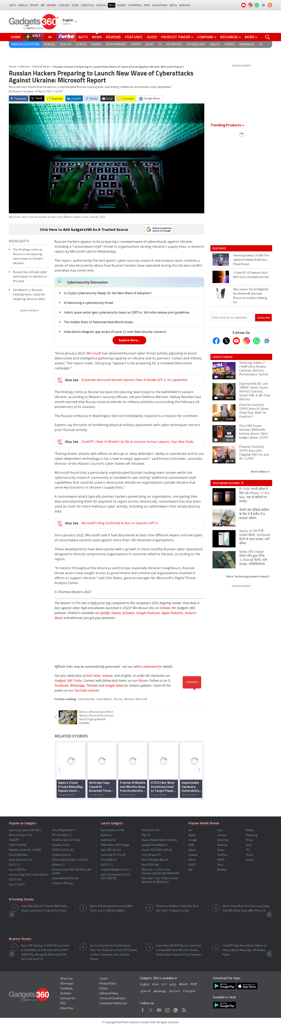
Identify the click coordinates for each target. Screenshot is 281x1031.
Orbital (165, 608)
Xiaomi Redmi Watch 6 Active (159, 840)
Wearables (246, 44)
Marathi (184, 5)
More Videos (259, 471)
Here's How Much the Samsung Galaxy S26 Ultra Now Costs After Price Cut (246, 908)
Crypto (136, 44)
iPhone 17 (58, 864)
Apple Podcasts (172, 613)
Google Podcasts (148, 613)
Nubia (220, 850)
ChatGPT (14, 840)
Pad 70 (146, 835)
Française (189, 991)
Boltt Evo (106, 835)
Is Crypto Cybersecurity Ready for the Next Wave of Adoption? (107, 293)
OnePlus (222, 855)
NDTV (12, 5)
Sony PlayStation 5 (63, 830)
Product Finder (175, 37)
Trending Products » (227, 125)
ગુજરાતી (145, 991)
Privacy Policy (107, 983)
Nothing (222, 845)
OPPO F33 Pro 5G (63, 850)
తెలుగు (183, 984)
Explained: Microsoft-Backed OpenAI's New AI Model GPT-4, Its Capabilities (134, 380)
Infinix (192, 859)
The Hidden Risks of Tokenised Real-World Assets (98, 322)
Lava (220, 830)
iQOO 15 (14, 864)
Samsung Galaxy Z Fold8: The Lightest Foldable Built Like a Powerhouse (251, 260)
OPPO (221, 859)
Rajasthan (159, 5)
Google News (114, 685)
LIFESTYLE (87, 5)
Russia (118, 699)
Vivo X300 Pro (17, 869)
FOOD (75, 5)
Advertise (66, 1008)
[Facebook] (216, 340)
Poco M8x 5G (109, 859)
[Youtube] (236, 340)
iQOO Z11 (107, 864)
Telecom (65, 44)
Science (230, 44)
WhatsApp (77, 685)
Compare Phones (62, 883)
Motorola (222, 840)
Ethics (103, 988)
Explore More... (129, 340)
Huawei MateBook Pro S (116, 869)
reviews (107, 675)
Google (192, 840)
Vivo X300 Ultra (18, 855)
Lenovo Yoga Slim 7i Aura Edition (28, 874)
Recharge (229, 37)
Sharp (249, 840)
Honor (192, 850)
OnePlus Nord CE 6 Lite (66, 840)
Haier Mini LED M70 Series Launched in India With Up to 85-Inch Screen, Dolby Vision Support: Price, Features (179, 950)
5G (261, 44)
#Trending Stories (21, 899)
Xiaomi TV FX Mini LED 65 (157, 850)
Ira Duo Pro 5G (150, 830)
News (97, 37)
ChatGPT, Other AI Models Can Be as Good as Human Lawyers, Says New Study (137, 441)
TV (159, 44)
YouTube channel (86, 690)
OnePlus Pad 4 (61, 845)
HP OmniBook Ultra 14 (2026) (70, 859)
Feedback (66, 988)
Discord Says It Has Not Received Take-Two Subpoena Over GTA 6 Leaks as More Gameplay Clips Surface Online (113, 952)
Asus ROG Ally (150, 864)
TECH (111, 5)
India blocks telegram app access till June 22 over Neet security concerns (115, 332)
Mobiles (49, 44)
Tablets (214, 44)
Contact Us (67, 998)
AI (50, 37)
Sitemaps (66, 983)
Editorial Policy (108, 993)
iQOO (191, 864)
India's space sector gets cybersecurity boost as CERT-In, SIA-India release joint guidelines (126, 312)
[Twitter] (226, 340)
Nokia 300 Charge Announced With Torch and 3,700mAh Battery (111, 908)
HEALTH (101, 5)
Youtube (159, 1009)
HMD (191, 845)
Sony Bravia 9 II (151, 855)
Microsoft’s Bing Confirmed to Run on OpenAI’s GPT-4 (119, 523)
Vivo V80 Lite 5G (111, 850)
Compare (205, 37)
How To (81, 44)
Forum (143, 680)
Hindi (155, 984)
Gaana (116, 613)
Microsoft (93, 353)
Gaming (96, 44)
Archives (65, 993)
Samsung (251, 835)
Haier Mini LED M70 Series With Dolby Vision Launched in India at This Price (44, 908)
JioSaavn (128, 613)
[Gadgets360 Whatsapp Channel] (256, 340)
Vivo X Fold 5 (17, 884)
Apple (192, 835)
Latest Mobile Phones (65, 878)
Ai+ (190, 830)
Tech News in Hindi (226, 483)
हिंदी (43, 5)
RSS (63, 1003)
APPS (147, 5)
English (144, 984)
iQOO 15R (15, 879)
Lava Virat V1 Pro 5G (113, 855)
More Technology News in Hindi (247, 576)
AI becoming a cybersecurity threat (88, 303)
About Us (66, 978)
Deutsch (174, 991)
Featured (219, 248)
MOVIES (51, 5)
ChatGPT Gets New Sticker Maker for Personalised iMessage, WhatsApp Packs (245, 950)
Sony (249, 845)
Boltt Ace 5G (108, 840)
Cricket (64, 5)
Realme (222, 869)
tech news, (94, 675)
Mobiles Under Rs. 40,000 (25, 850)
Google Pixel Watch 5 (154, 845)
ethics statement (145, 666)
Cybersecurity (86, 699)
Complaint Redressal (113, 1003)
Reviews (113, 37)
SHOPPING (134, 5)
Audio (150, 44)
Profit (34, 5)
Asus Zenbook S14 (20, 859)
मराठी (194, 984)
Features (134, 37)
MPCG (173, 5)
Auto (83, 37)
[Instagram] (246, 340)
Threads (92, 685)
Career (103, 978)
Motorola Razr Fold (20, 835)
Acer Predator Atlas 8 (155, 859)
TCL (248, 850)
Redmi (250, 830)
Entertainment (116, 44)
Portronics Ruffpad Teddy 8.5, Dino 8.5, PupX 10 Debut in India (177, 908)
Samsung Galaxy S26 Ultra (25, 830)
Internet (24, 66)
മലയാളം (159, 991)
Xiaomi (250, 859)
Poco (220, 864)
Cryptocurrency (61, 855)
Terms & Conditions (112, 998)
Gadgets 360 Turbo (68, 680)
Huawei (193, 855)
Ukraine (129, 699)
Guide (152, 37)
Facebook (61, 685)
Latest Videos (222, 357)
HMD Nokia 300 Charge (115, 845)
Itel (190, 869)
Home (16, 37)
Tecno (249, 855)
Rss (183, 1009)
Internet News (41, 66)
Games (121, 5)
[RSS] (270, 5)
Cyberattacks (104, 699)
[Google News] (266, 340)
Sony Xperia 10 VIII (112, 830)
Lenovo (221, 835)
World (23, 5)
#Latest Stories (20, 939)
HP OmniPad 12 (61, 835)
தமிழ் (173, 984)
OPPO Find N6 (17, 845)
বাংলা (164, 984)
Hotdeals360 (196, 44)
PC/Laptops (174, 44)
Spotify (104, 613)
